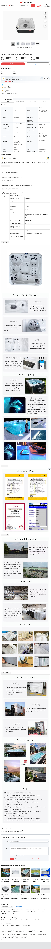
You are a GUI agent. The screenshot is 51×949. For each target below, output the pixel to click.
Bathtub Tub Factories (18, 931)
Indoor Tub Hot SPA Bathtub (7, 937)
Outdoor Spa (3, 913)
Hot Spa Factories (38, 931)
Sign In (3, 93)
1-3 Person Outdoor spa (5, 911)
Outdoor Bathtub (22, 9)
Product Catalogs (18, 906)
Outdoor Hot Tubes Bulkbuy (21, 937)
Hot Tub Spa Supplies (16, 934)
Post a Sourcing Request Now (37, 858)
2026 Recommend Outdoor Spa (7, 909)
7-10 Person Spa (41, 911)
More (2, 939)
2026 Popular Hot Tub (17, 909)
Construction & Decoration (9, 9)
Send (12, 858)
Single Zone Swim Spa (30, 909)
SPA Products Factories (6, 931)
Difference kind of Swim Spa (31, 911)
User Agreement (32, 944)
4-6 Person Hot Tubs (17, 911)
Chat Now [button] (39, 63)
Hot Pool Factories (28, 931)
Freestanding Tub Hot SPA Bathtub (29, 934)
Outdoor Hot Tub (5, 925)
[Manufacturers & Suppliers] (25, 2)
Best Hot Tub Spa (5, 934)
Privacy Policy (44, 944)
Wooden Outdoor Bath (15, 925)
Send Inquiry (13, 63)
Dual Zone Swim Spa (41, 909)
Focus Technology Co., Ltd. (17, 944)
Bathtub (16, 9)
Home (2, 9)
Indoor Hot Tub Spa (42, 934)
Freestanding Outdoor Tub (30, 9)
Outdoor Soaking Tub (27, 925)
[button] (46, 101)
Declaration (38, 944)
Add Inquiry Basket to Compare (25, 47)
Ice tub (14, 913)
